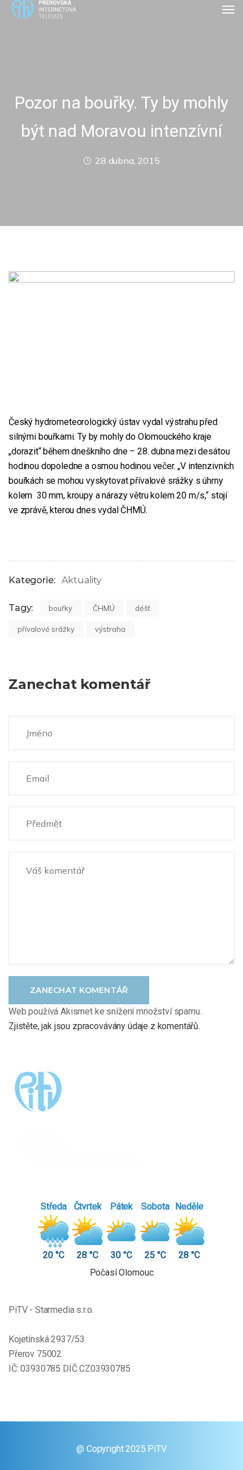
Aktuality (82, 580)
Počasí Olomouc (122, 1272)
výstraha (110, 629)
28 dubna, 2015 (127, 160)
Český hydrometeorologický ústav (74, 422)
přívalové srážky (46, 629)
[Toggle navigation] (228, 9)
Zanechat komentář (79, 990)
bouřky (60, 608)
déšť (142, 608)
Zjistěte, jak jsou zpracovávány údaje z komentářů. (104, 1026)
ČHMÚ (104, 608)
